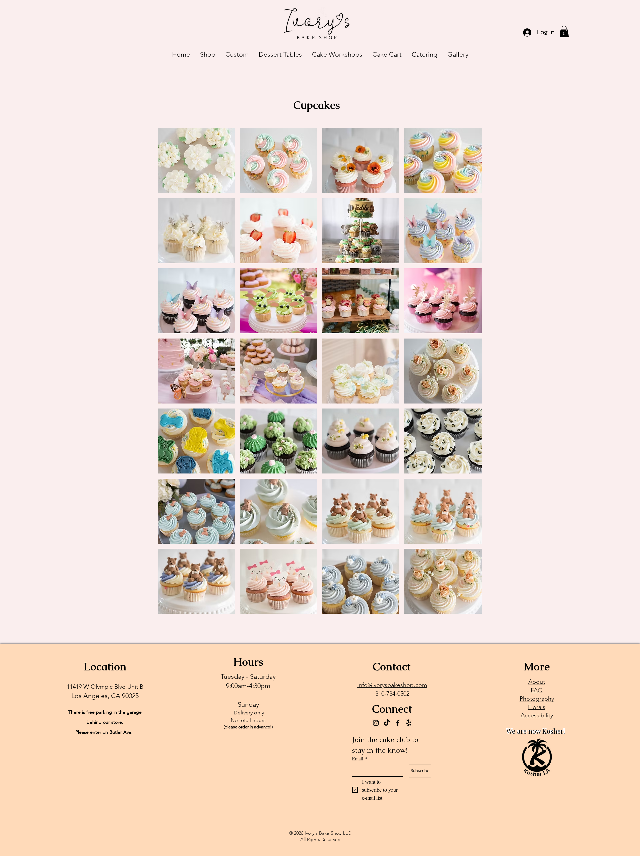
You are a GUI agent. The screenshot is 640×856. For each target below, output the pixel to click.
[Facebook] (398, 723)
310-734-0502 (392, 693)
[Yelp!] (409, 723)
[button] (564, 31)
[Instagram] (376, 723)
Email (359, 758)
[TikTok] (387, 723)
